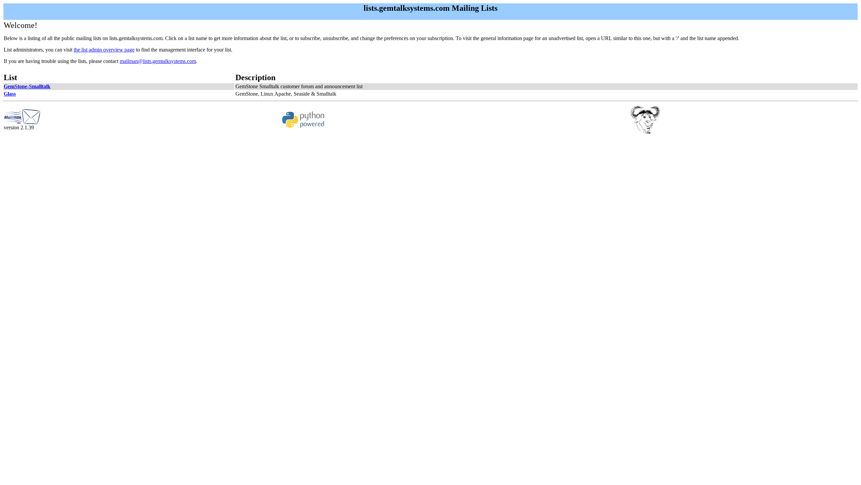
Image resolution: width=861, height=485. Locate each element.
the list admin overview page (104, 50)
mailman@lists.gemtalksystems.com (158, 61)
